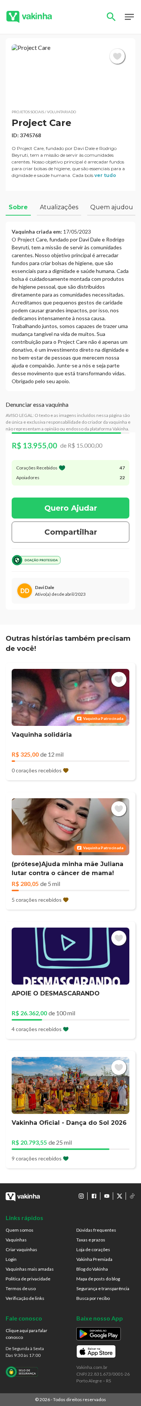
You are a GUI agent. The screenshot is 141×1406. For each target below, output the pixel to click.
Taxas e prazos (90, 1240)
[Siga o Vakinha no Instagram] (81, 1196)
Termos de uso (21, 1288)
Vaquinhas (16, 1240)
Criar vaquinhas (21, 1249)
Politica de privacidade (28, 1279)
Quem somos (19, 1230)
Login (11, 1259)
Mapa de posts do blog (98, 1279)
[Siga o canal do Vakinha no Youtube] (107, 1196)
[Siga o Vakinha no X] (120, 1196)
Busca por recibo (93, 1298)
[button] (70, 73)
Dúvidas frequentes (96, 1230)
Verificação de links (25, 1298)
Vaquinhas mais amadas (30, 1269)
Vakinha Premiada (94, 1259)
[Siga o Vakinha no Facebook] (94, 1196)
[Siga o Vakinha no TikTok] (132, 1196)
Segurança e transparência (102, 1288)
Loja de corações (93, 1249)
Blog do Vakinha (92, 1269)
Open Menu (129, 17)
